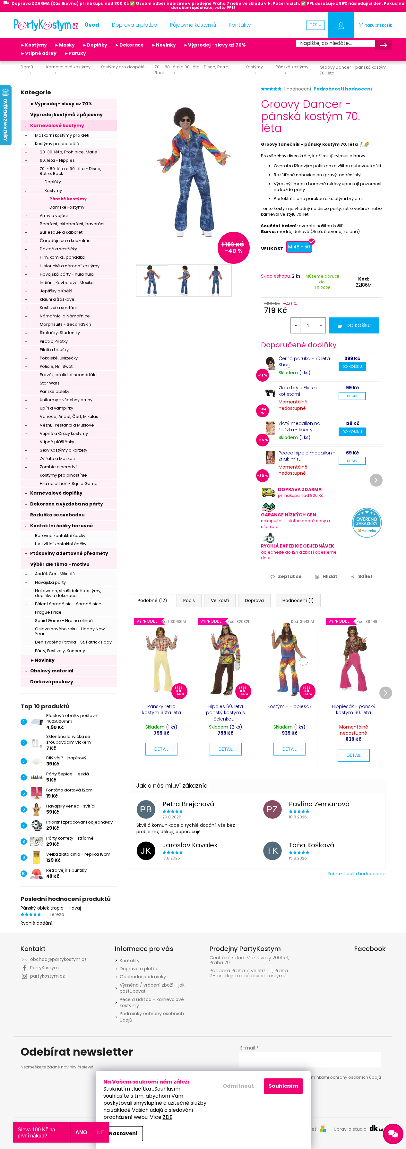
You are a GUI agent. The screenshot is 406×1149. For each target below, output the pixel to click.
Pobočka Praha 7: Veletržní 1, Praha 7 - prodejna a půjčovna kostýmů (249, 973)
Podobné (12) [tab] (152, 600)
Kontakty (130, 960)
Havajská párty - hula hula (67, 274)
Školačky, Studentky (60, 332)
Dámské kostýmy (66, 207)
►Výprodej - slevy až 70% (215, 45)
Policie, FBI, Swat (56, 366)
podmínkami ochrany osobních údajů (341, 1077)
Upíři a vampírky (56, 408)
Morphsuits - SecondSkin (65, 324)
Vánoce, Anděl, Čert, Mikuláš (69, 416)
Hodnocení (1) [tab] (298, 600)
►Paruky (75, 53)
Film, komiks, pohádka (62, 257)
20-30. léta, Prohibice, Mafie (68, 152)
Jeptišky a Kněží (56, 291)
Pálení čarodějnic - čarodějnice (68, 604)
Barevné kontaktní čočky (60, 535)
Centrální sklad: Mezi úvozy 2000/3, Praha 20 (249, 960)
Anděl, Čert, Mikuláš (55, 573)
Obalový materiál (51, 671)
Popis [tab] (189, 600)
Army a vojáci (54, 215)
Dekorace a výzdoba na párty (66, 504)
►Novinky (163, 45)
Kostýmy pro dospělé (57, 143)
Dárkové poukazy (51, 681)
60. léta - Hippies (57, 160)
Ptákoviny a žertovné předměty (69, 553)
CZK (314, 25)
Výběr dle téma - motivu (60, 564)
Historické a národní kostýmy (69, 266)
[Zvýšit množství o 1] (320, 325)
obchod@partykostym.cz (58, 959)
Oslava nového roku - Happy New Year (70, 631)
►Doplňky (94, 45)
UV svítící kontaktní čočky (60, 544)
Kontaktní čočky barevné (61, 526)
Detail (352, 396)
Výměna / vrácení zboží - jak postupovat (152, 988)
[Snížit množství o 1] (295, 325)
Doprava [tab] (254, 600)
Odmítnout (238, 1086)
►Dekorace (129, 45)
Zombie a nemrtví (58, 467)
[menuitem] (92, 25)
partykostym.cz (47, 976)
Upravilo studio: (351, 1129)
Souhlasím (283, 1086)
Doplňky (53, 182)
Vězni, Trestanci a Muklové (67, 425)
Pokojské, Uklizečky (59, 358)
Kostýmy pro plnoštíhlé (63, 475)
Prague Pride (48, 612)
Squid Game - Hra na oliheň (64, 620)
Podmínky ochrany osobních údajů (152, 1016)
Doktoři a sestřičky (58, 249)
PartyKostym (44, 967)
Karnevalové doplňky (56, 493)
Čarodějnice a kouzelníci (65, 240)
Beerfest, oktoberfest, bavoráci (72, 224)
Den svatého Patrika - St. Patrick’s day (73, 642)
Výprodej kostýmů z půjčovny (66, 114)
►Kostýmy (34, 45)
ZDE (167, 1117)
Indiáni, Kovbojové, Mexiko (67, 282)
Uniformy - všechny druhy (66, 399)
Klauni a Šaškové (57, 299)
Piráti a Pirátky (54, 341)
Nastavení (123, 1133)
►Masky (65, 45)
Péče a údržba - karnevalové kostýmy (152, 1002)
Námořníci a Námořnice (65, 316)
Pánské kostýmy (68, 199)
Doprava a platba (139, 968)
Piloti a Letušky (54, 349)
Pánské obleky (54, 391)
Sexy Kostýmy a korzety (63, 450)
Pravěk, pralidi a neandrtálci (69, 374)
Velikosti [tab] (220, 600)
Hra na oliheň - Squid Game (69, 483)
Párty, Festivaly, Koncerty (60, 650)
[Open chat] (393, 1134)
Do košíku (359, 325)
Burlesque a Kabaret (61, 232)
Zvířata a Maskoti (57, 458)
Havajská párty (50, 582)
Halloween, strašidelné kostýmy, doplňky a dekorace (68, 593)
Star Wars (50, 383)
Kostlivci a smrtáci (58, 307)
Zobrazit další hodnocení (355, 873)
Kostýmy (53, 190)
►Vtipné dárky (38, 53)
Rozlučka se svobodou (57, 515)
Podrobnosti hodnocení (343, 89)
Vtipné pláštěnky (57, 442)
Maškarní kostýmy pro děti (62, 135)
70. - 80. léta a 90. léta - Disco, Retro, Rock (70, 171)
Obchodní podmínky (143, 976)
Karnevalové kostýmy (57, 125)
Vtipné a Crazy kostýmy (64, 433)
